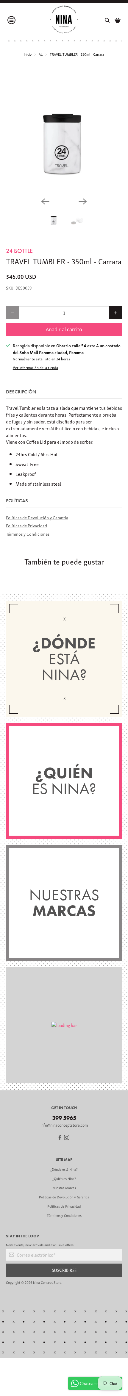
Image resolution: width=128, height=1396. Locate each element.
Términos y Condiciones (27, 533)
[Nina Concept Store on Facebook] (60, 1138)
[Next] (82, 201)
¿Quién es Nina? (64, 1178)
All (41, 54)
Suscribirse (64, 1270)
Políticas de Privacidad (26, 525)
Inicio (28, 54)
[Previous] (45, 201)
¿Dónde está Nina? (64, 1169)
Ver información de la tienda (35, 367)
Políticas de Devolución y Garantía (37, 517)
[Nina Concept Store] (64, 20)
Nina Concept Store (47, 1282)
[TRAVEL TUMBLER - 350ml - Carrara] (64, 134)
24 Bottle (19, 251)
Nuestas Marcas (64, 1187)
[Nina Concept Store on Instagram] (66, 1138)
